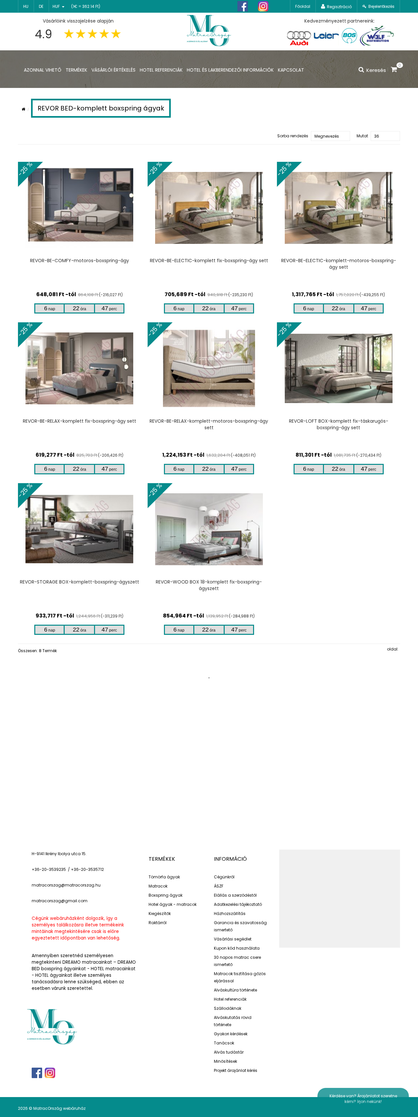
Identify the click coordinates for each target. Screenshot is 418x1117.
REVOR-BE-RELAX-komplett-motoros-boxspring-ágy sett (209, 424)
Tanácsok (224, 1043)
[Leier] (326, 35)
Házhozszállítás (230, 913)
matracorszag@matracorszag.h (65, 885)
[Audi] (298, 35)
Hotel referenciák (230, 999)
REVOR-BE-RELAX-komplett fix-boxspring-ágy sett (79, 421)
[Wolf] (377, 35)
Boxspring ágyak (166, 895)
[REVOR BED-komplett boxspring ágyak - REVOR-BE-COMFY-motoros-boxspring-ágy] (79, 208)
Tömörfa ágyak (164, 877)
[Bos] (349, 35)
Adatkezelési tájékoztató (238, 904)
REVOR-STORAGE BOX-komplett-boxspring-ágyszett (79, 582)
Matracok (158, 886)
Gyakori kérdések (231, 1034)
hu (25, 6)
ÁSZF (218, 886)
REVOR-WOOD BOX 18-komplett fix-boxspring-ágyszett (209, 585)
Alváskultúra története (235, 990)
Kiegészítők (160, 913)
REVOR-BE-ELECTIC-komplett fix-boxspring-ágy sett (209, 260)
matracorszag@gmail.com (60, 901)
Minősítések (225, 1061)
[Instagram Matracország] (263, 6)
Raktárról (158, 922)
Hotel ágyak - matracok (173, 904)
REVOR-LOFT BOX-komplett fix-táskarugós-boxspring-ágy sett (338, 424)
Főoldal (302, 6)
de (41, 6)
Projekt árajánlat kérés (235, 1070)
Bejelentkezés (381, 6)
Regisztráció (339, 6)
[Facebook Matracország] (242, 6)
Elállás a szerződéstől (235, 895)
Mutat (362, 136)
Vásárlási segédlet (232, 939)
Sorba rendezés (292, 136)
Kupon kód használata (237, 948)
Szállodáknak (227, 1008)
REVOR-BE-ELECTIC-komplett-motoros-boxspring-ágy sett (338, 263)
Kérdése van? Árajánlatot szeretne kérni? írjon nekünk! (363, 1098)
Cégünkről (224, 877)
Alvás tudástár (229, 1052)
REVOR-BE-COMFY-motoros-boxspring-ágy (79, 260)
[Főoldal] (209, 30)
